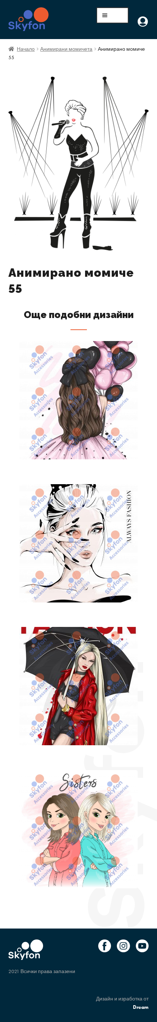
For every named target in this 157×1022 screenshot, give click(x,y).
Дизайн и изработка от (122, 1002)
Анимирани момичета (66, 49)
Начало (26, 49)
